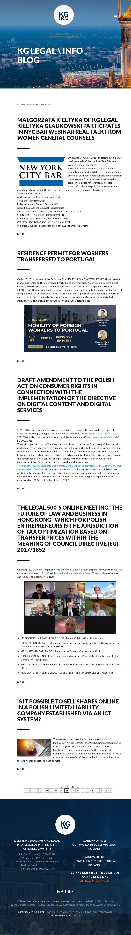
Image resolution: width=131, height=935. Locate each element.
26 (72, 790)
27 (77, 790)
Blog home (23, 104)
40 (93, 790)
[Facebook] (65, 891)
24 (61, 790)
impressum (24, 912)
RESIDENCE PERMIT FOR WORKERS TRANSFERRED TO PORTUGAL (62, 256)
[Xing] (72, 891)
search (77, 33)
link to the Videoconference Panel (72, 573)
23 (56, 790)
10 (40, 790)
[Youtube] (69, 891)
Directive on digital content (96, 433)
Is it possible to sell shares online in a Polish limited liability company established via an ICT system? (68, 710)
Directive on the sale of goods (102, 437)
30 (87, 790)
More (20, 234)
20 (46, 790)
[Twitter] (62, 891)
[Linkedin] (58, 891)
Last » (108, 790)
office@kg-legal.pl (94, 880)
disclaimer (38, 912)
